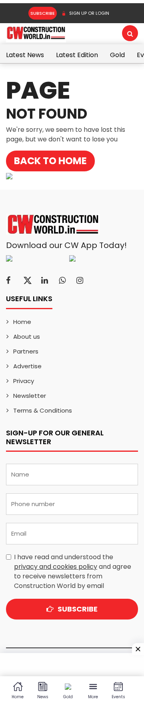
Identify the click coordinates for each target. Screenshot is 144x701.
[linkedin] (44, 280)
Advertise (27, 366)
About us (26, 336)
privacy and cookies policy (55, 566)
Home (22, 322)
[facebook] (8, 280)
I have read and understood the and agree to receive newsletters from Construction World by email (72, 571)
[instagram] (79, 280)
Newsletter (29, 395)
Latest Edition (77, 55)
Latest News (25, 55)
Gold (117, 55)
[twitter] (28, 280)
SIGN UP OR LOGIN (88, 13)
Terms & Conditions (42, 410)
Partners (25, 351)
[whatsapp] (62, 280)
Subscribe (42, 13)
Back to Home (50, 160)
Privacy (23, 381)
